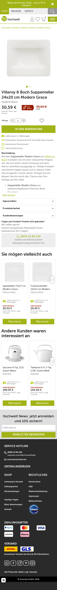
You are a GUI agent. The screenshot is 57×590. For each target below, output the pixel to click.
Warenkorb (14, 321)
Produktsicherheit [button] (11, 208)
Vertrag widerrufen (17, 466)
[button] (42, 120)
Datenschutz (34, 482)
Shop (4, 11)
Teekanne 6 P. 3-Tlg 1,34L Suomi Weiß (41, 369)
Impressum (34, 496)
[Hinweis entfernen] (52, 4)
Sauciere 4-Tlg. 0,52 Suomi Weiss (13, 369)
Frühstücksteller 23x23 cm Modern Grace (40, 287)
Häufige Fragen (11, 500)
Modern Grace (43, 28)
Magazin (16, 11)
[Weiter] (52, 279)
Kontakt (8, 509)
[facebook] (13, 565)
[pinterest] (26, 565)
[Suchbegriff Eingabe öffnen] (52, 11)
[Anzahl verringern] (12, 120)
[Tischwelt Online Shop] (11, 18)
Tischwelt (6, 28)
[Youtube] (32, 565)
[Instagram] (19, 565)
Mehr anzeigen (8, 195)
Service (29, 11)
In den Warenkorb (28, 129)
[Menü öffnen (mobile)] (52, 19)
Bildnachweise (35, 501)
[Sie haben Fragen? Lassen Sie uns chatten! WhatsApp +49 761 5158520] (7, 565)
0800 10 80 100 (31, 236)
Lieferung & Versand (13, 482)
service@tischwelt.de (16, 460)
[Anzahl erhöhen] (23, 120)
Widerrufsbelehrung (38, 491)
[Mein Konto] (32, 19)
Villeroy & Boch (28, 28)
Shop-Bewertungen (13, 505)
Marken (15, 28)
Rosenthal (7, 374)
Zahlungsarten (11, 487)
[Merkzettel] (37, 19)
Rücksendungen (11, 491)
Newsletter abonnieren (29, 435)
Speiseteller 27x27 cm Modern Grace (14, 287)
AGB (31, 487)
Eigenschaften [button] (9, 201)
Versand (4, 113)
